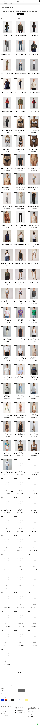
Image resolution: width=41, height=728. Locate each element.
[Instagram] (32, 716)
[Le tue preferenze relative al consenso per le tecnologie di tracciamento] (39, 726)
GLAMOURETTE (7, 357)
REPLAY (20, 338)
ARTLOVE (7, 72)
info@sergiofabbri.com (21, 712)
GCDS (20, 129)
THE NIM (20, 53)
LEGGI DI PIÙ (20, 14)
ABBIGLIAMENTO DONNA (9, 3)
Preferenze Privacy (31, 711)
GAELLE (34, 566)
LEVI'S (34, 186)
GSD (7, 604)
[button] (18, 19)
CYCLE (20, 224)
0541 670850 (20, 710)
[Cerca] (4, 1)
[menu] (1, 1)
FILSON (34, 91)
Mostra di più (20, 672)
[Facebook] (28, 716)
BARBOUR (7, 34)
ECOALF (7, 243)
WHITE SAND (7, 53)
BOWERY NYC (34, 300)
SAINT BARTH (20, 167)
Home (2, 3)
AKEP (7, 338)
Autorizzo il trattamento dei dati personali (10, 693)
